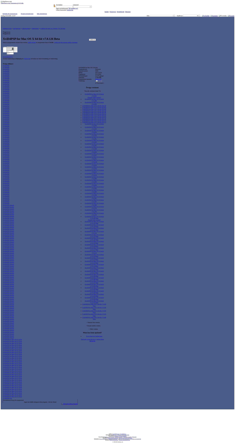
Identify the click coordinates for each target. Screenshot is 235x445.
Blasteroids (134, 436)
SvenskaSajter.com (115, 433)
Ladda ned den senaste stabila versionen (65, 42)
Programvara (113, 12)
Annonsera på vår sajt (113, 438)
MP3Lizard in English (127, 436)
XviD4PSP (6, 65)
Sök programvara (42, 14)
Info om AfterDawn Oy (103, 438)
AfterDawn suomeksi (119, 436)
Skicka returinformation (114, 439)
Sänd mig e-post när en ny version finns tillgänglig (92, 340)
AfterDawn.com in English (109, 436)
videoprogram (26, 28)
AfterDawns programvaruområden (120, 435)
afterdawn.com (7, 28)
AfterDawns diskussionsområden (123, 434)
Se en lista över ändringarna (94, 336)
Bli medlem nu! (73, 8)
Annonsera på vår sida (16, 3)
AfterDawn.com (5, 3)
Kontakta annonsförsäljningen (124, 439)
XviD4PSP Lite (7, 398)
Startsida (107, 12)
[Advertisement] (117, 22)
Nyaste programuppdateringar (112, 437)
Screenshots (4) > (8, 57)
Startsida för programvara (10, 14)
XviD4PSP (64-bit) (8, 205)
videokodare (35, 28)
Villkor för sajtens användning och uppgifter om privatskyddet (129, 438)
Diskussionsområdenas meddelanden (125, 437)
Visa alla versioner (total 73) (92, 91)
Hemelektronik (120, 12)
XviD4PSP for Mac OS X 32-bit (12, 339)
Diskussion (128, 12)
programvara (16, 28)
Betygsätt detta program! (70, 404)
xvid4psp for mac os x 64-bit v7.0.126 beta (52, 28)
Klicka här (70, 10)
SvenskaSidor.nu (123, 433)
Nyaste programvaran (27, 14)
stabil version (32, 42)
